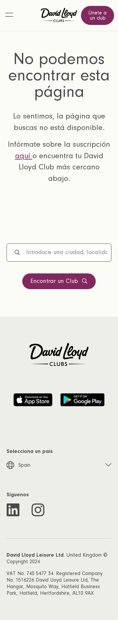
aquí (23, 155)
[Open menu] (9, 15)
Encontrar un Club (54, 281)
